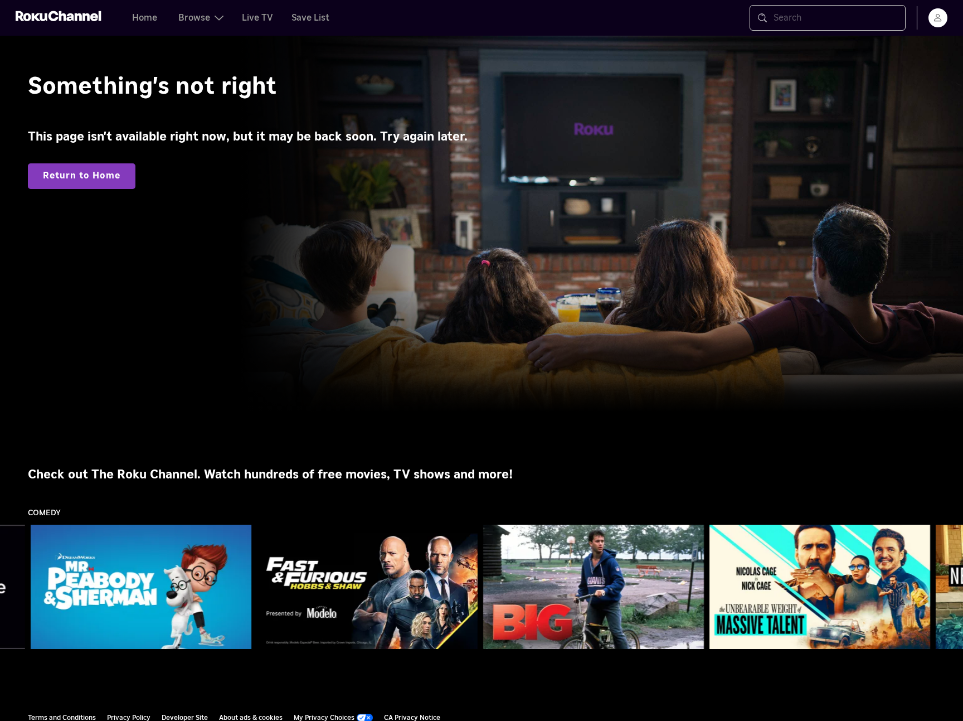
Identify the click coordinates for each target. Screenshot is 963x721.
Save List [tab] (310, 17)
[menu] (937, 17)
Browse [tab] (194, 17)
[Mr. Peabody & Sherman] (141, 587)
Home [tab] (144, 17)
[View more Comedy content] (949, 587)
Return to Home (81, 175)
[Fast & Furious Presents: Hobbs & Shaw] (367, 587)
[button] (143, 587)
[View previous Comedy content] (14, 587)
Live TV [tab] (257, 17)
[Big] (593, 587)
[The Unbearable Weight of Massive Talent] (820, 587)
